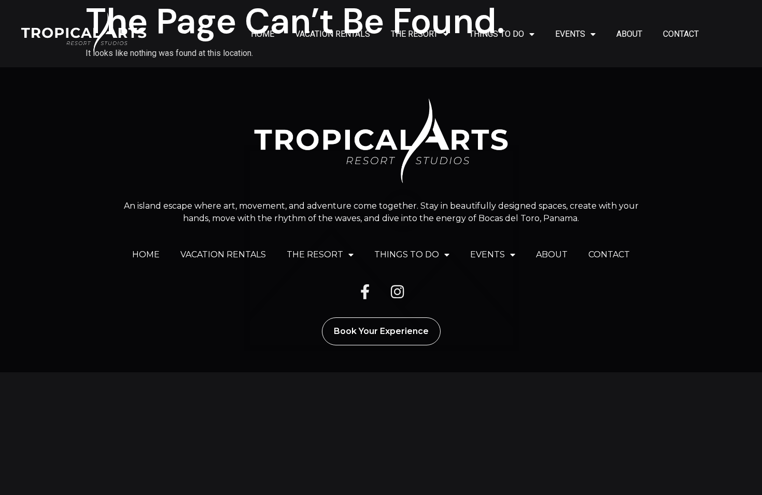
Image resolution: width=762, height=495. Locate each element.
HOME (262, 34)
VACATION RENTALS (332, 34)
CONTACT (681, 34)
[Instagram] (397, 292)
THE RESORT (414, 34)
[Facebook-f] (365, 292)
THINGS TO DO (496, 34)
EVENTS (570, 34)
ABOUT (629, 34)
